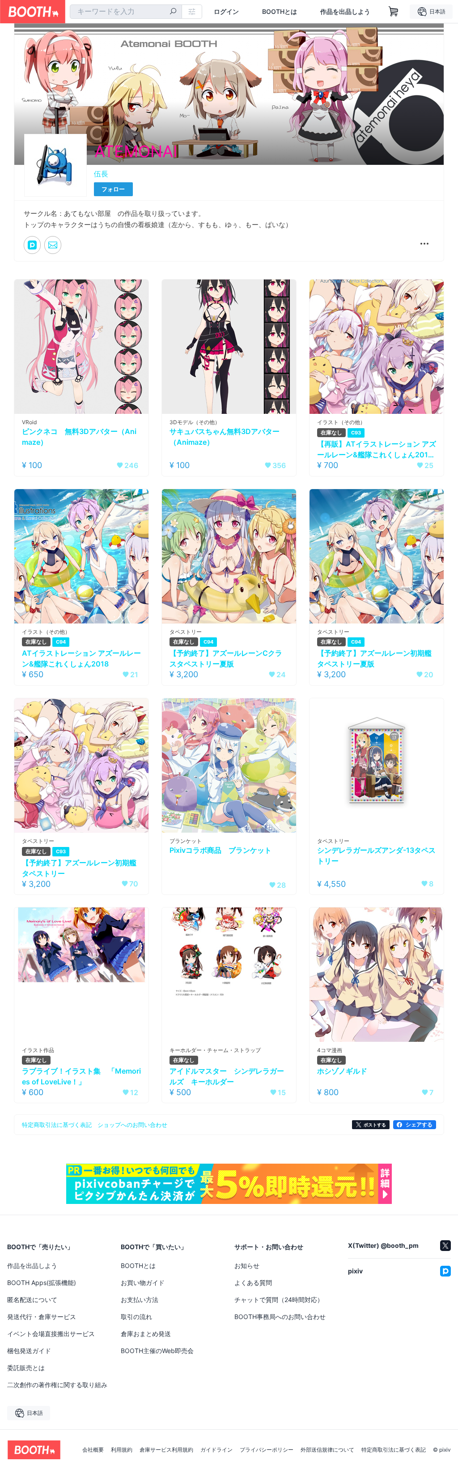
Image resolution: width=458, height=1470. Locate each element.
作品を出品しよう (345, 12)
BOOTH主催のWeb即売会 (157, 1350)
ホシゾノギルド (342, 1070)
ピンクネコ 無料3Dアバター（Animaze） (79, 437)
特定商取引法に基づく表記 (393, 1450)
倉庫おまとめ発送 (146, 1333)
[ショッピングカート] (393, 11)
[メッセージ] (52, 245)
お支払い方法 (139, 1299)
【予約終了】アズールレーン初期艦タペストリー (79, 868)
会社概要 (93, 1450)
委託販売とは (26, 1367)
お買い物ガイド (143, 1282)
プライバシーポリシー (266, 1450)
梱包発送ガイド (29, 1350)
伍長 (101, 173)
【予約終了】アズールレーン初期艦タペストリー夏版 (374, 658)
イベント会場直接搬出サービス (51, 1333)
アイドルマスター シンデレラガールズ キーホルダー (227, 1076)
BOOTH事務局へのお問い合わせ (280, 1316)
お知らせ (246, 1265)
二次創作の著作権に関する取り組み (57, 1384)
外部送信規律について (327, 1450)
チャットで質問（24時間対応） (278, 1299)
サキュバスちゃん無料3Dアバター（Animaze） (225, 437)
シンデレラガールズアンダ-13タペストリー (376, 855)
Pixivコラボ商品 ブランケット (220, 850)
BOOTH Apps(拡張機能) (41, 1282)
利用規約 (121, 1450)
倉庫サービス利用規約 (166, 1450)
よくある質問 (253, 1282)
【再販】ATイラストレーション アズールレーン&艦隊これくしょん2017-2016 (376, 449)
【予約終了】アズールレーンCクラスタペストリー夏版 (226, 658)
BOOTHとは (279, 12)
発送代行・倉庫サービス (41, 1316)
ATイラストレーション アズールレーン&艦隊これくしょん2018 (81, 658)
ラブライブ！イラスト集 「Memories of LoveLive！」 (81, 1076)
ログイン (226, 12)
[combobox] (126, 11)
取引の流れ (136, 1316)
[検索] (173, 12)
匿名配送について (32, 1299)
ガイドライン (216, 1450)
